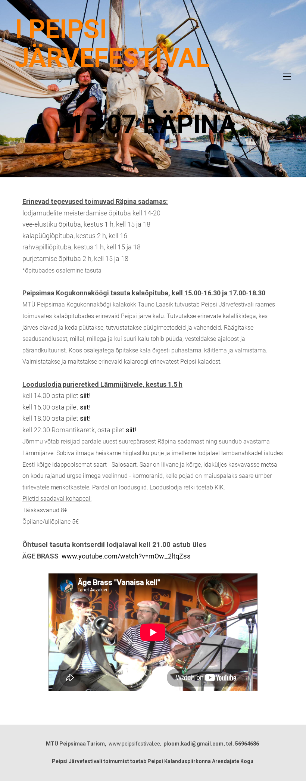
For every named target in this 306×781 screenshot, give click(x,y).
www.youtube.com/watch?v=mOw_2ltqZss (126, 556)
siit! (85, 395)
